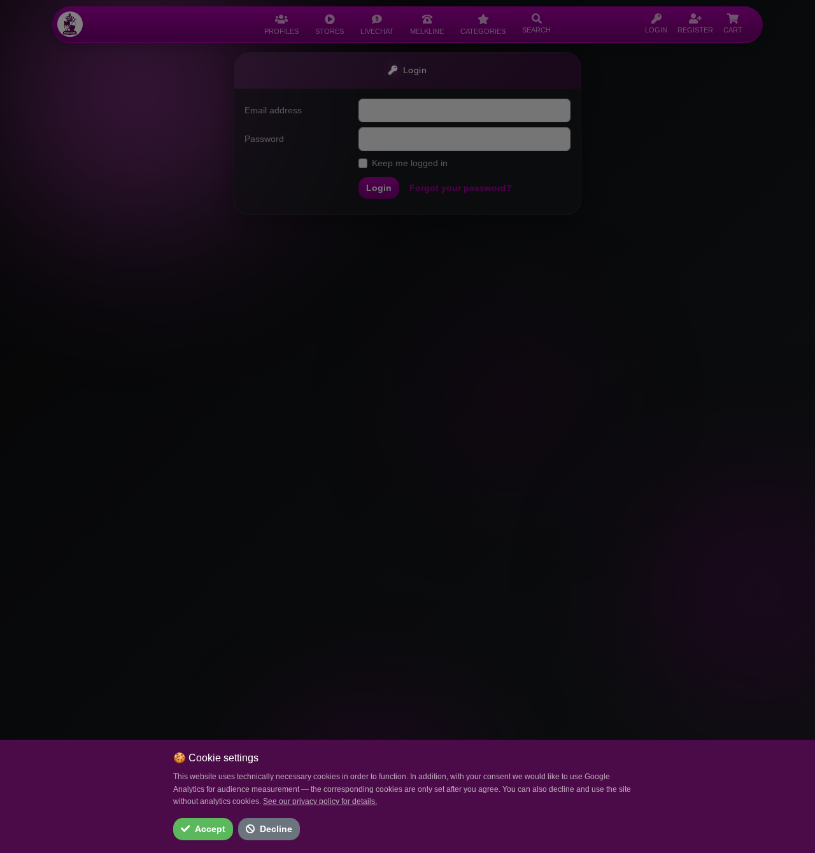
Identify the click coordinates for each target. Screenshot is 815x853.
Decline (276, 829)
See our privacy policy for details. (320, 801)
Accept (210, 829)
